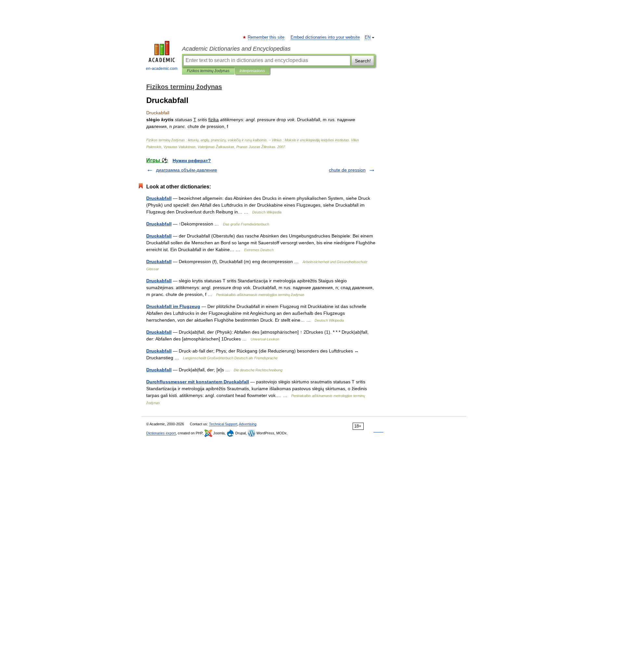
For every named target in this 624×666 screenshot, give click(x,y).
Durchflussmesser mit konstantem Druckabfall (197, 381)
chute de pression (347, 170)
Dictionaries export (161, 433)
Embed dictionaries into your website (325, 37)
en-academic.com (161, 68)
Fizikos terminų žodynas (208, 71)
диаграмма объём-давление (186, 170)
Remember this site (266, 37)
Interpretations (252, 71)
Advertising (247, 424)
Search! (363, 60)
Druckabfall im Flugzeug (173, 306)
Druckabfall (159, 198)
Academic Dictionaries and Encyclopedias (236, 48)
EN (367, 37)
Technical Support (223, 424)
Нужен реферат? (192, 160)
